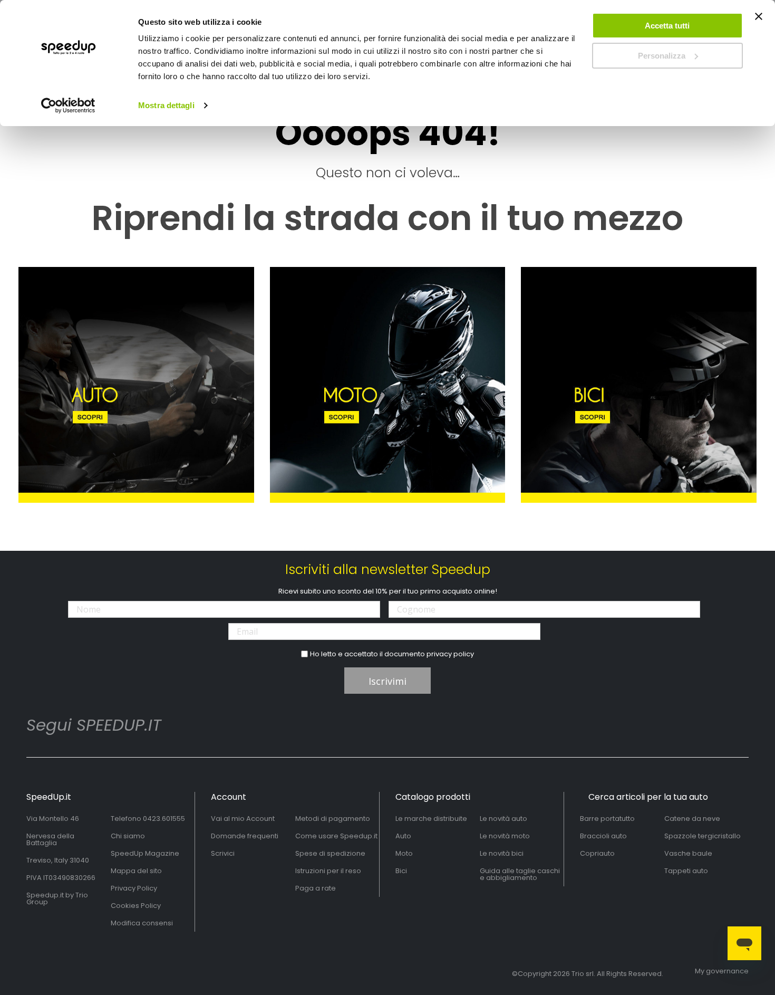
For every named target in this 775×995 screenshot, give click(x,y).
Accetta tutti (667, 25)
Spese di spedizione (330, 853)
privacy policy (450, 654)
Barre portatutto (607, 819)
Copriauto (597, 853)
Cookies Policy (136, 906)
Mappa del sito (136, 871)
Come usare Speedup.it (336, 836)
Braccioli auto (603, 836)
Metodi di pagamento (332, 819)
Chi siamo (128, 836)
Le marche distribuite (431, 819)
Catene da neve (692, 819)
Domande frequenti (244, 836)
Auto (403, 836)
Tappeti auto (686, 871)
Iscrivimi (387, 681)
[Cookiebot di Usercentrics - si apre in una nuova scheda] (68, 105)
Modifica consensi (142, 923)
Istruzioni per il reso (328, 871)
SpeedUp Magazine (145, 853)
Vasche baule (688, 853)
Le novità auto (503, 819)
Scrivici (223, 853)
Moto (404, 853)
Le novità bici (502, 853)
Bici (401, 871)
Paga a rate (315, 888)
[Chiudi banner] (758, 21)
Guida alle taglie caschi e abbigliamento (520, 874)
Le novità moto (505, 836)
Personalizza (661, 55)
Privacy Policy (134, 888)
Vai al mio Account (243, 819)
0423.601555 (164, 819)
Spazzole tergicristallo (702, 836)
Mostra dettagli (166, 105)
